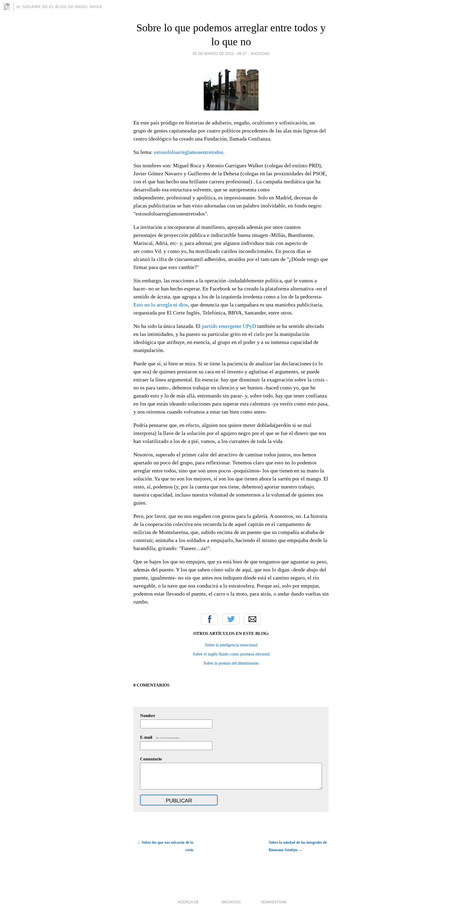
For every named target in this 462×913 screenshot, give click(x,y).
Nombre (147, 715)
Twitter (231, 619)
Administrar (274, 902)
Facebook (209, 619)
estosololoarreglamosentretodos (188, 152)
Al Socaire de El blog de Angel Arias (59, 7)
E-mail (160, 737)
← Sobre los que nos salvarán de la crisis (165, 846)
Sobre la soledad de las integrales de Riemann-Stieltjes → (298, 846)
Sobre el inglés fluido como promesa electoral (231, 654)
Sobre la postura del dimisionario (231, 663)
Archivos (231, 902)
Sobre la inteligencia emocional (231, 645)
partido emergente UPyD (229, 326)
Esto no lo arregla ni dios (160, 305)
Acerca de (188, 902)
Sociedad (260, 53)
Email (252, 619)
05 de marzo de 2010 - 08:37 (220, 53)
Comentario (151, 759)
